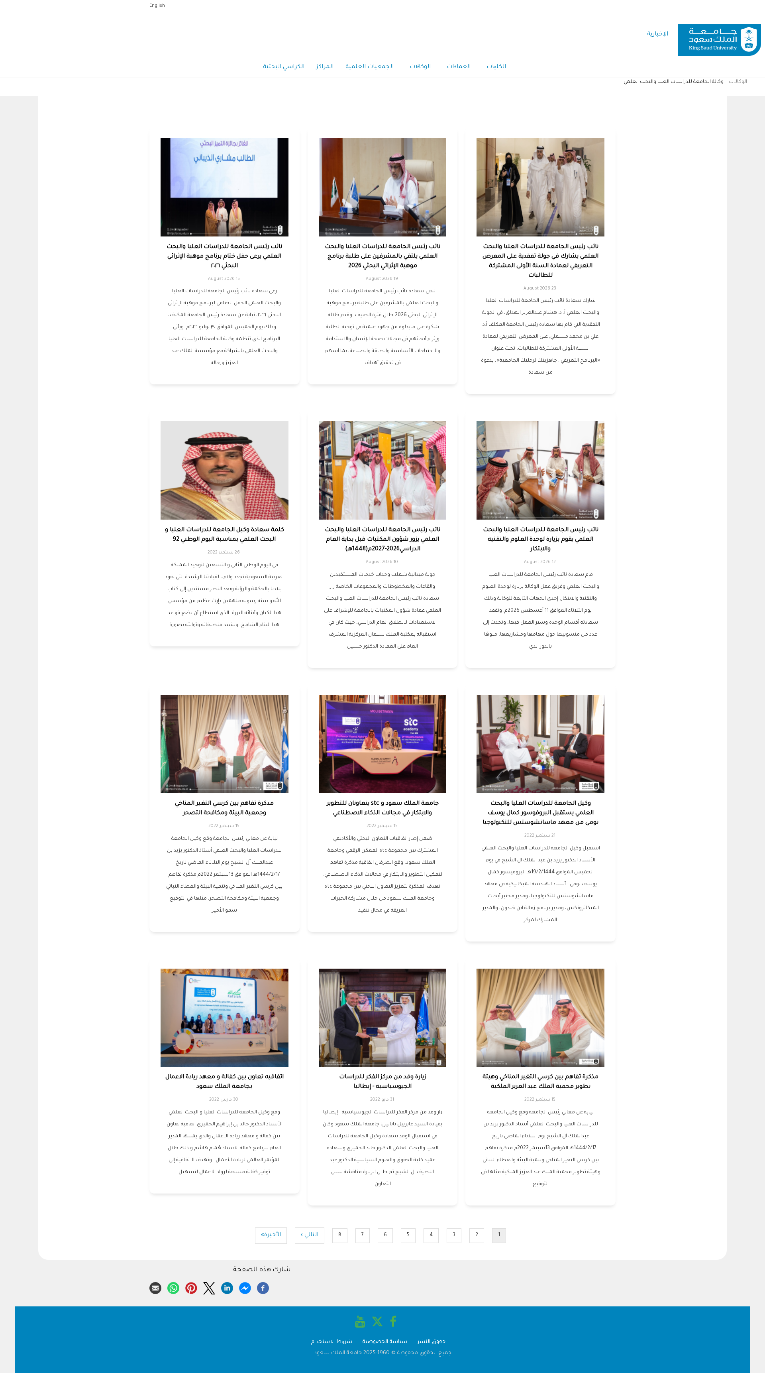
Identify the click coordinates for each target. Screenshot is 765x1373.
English (157, 6)
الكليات (496, 67)
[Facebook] (263, 1287)
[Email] (155, 1287)
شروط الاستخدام (331, 1342)
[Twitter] (209, 1287)
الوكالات (420, 67)
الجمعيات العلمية (369, 67)
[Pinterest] (191, 1287)
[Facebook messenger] (245, 1287)
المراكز (324, 67)
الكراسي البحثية (283, 67)
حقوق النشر (431, 1342)
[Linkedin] (227, 1287)
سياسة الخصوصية (385, 1342)
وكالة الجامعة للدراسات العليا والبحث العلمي (674, 82)
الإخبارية (657, 34)
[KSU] (719, 35)
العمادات (459, 67)
